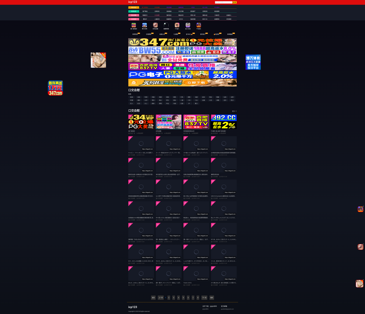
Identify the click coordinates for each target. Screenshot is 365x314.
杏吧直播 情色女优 (188, 131)
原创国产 (192, 11)
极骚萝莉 (169, 19)
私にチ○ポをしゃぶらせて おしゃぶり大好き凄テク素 (227, 217)
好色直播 (158, 131)
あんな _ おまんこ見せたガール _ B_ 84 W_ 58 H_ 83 (143, 283)
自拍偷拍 (169, 11)
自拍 (138, 97)
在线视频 (133, 19)
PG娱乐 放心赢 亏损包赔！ (219, 131)
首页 (153, 297)
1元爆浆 (175, 34)
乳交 (232, 100)
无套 (182, 103)
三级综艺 (216, 15)
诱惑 (160, 97)
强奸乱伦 (169, 15)
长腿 (196, 97)
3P (189, 103)
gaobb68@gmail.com (227, 309)
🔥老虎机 (216, 34)
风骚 (153, 97)
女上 (146, 103)
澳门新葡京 (131, 131)
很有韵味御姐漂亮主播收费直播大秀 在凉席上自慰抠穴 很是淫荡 (147, 196)
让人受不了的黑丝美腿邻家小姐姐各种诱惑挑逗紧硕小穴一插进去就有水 (177, 196)
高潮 (131, 100)
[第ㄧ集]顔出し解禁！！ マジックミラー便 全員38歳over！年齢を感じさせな (178, 239)
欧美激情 (216, 11)
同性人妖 (192, 15)
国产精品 (145, 11)
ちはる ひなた (187, 283)
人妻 (182, 100)
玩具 (225, 97)
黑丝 (210, 97)
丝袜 (203, 97)
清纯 (167, 97)
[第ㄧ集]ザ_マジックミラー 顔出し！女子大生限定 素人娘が (201, 239)
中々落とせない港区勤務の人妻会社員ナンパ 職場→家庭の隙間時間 (176, 217)
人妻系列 (157, 19)
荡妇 (153, 100)
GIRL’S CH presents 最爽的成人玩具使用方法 (224, 196)
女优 (146, 100)
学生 (167, 100)
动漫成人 (228, 15)
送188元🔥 (189, 34)
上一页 (161, 297)
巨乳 (182, 97)
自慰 (232, 97)
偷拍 (131, 97)
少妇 (189, 100)
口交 (210, 100)
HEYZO (181, 19)
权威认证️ (162, 34)
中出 (167, 103)
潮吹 (138, 100)
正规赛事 (148, 34)
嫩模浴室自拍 (215, 174)
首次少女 (204, 19)
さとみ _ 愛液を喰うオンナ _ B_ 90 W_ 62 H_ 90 (225, 261)
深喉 (217, 100)
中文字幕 (181, 11)
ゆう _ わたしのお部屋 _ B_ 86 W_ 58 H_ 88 (140, 261)
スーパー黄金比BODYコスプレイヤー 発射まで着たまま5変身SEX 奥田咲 (177, 152)
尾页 (211, 297)
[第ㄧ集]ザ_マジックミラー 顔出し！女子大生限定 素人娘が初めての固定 (177, 283)
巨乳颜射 (228, 19)
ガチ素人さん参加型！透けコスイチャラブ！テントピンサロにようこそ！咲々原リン (208, 152)
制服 (217, 97)
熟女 (160, 100)
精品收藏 (133, 15)
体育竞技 (135, 34)
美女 (174, 100)
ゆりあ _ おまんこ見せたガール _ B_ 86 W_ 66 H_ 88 (226, 239)
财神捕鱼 (230, 34)
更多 (233, 111)
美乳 (174, 97)
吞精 (160, 103)
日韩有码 (157, 11)
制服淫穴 (145, 15)
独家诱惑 (192, 19)
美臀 (189, 97)
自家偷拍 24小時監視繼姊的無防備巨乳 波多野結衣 (143, 217)
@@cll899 (205, 309)
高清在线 (133, 11)
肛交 (138, 103)
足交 (225, 100)
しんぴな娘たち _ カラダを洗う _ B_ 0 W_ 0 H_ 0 (197, 261)
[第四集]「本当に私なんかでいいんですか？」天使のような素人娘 (148, 239)
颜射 (153, 103)
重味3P (145, 19)
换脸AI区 (205, 15)
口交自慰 (157, 15)
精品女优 (181, 15)
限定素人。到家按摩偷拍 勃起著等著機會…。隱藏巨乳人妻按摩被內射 (204, 217)
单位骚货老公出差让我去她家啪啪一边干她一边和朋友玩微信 (174, 174)
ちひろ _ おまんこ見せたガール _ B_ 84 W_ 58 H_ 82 (171, 261)
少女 (196, 100)
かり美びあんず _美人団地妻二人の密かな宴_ (224, 283)
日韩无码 (204, 11)
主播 (203, 100)
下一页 (204, 297)
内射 (174, 103)
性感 (146, 97)
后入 (131, 103)
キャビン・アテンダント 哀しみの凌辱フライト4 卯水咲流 (145, 152)
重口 (196, 103)
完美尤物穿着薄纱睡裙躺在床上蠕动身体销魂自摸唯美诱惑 (200, 174)
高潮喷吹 (216, 19)
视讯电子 (203, 34)
